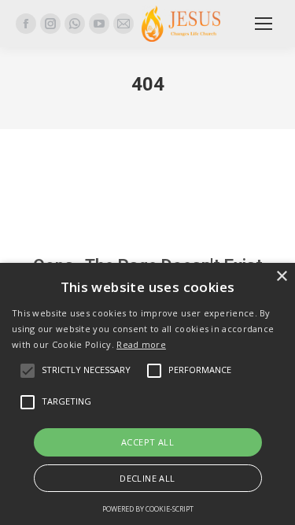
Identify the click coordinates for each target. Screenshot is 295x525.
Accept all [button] (147, 442)
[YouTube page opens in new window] (99, 23)
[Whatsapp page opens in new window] (75, 23)
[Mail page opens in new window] (123, 23)
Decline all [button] (147, 478)
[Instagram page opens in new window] (50, 23)
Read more (141, 344)
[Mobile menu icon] (263, 23)
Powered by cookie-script (148, 509)
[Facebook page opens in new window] (26, 23)
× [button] (281, 277)
